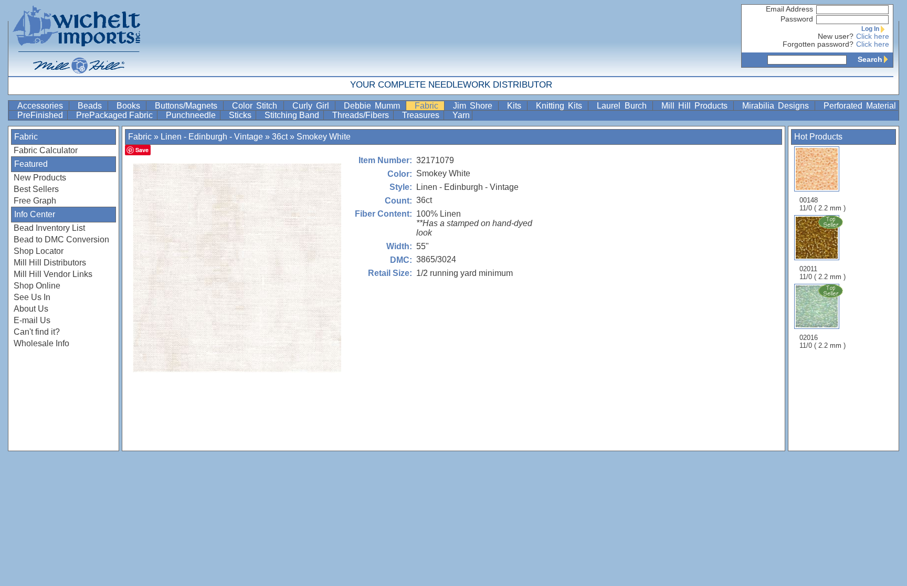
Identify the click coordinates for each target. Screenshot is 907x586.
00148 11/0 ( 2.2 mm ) (822, 204)
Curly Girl (312, 105)
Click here (872, 36)
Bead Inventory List (49, 227)
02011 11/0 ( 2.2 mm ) (822, 273)
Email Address (789, 9)
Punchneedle (192, 115)
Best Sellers (36, 189)
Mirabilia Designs (777, 105)
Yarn (461, 115)
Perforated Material (860, 105)
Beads (92, 105)
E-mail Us (32, 320)
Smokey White (324, 136)
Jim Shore (474, 105)
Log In (870, 29)
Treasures (421, 115)
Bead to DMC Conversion (61, 239)
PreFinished (41, 115)
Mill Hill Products (696, 105)
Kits (516, 105)
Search (870, 59)
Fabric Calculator (46, 150)
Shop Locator (39, 251)
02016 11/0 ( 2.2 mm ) (822, 341)
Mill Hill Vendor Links (53, 274)
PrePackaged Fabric (115, 115)
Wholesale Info (41, 343)
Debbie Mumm (374, 105)
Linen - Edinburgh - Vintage (212, 136)
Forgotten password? (818, 44)
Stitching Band (293, 115)
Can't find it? (37, 331)
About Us (31, 308)
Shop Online (37, 285)
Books (130, 105)
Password (797, 19)
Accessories (42, 105)
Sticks (241, 115)
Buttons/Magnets (188, 105)
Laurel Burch (623, 105)
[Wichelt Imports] (77, 38)
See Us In (32, 297)
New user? (835, 36)
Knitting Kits (561, 105)
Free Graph (35, 200)
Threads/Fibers (361, 115)
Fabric (428, 105)
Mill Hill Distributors (50, 262)
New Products (40, 177)
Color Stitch (256, 105)
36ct (280, 136)
